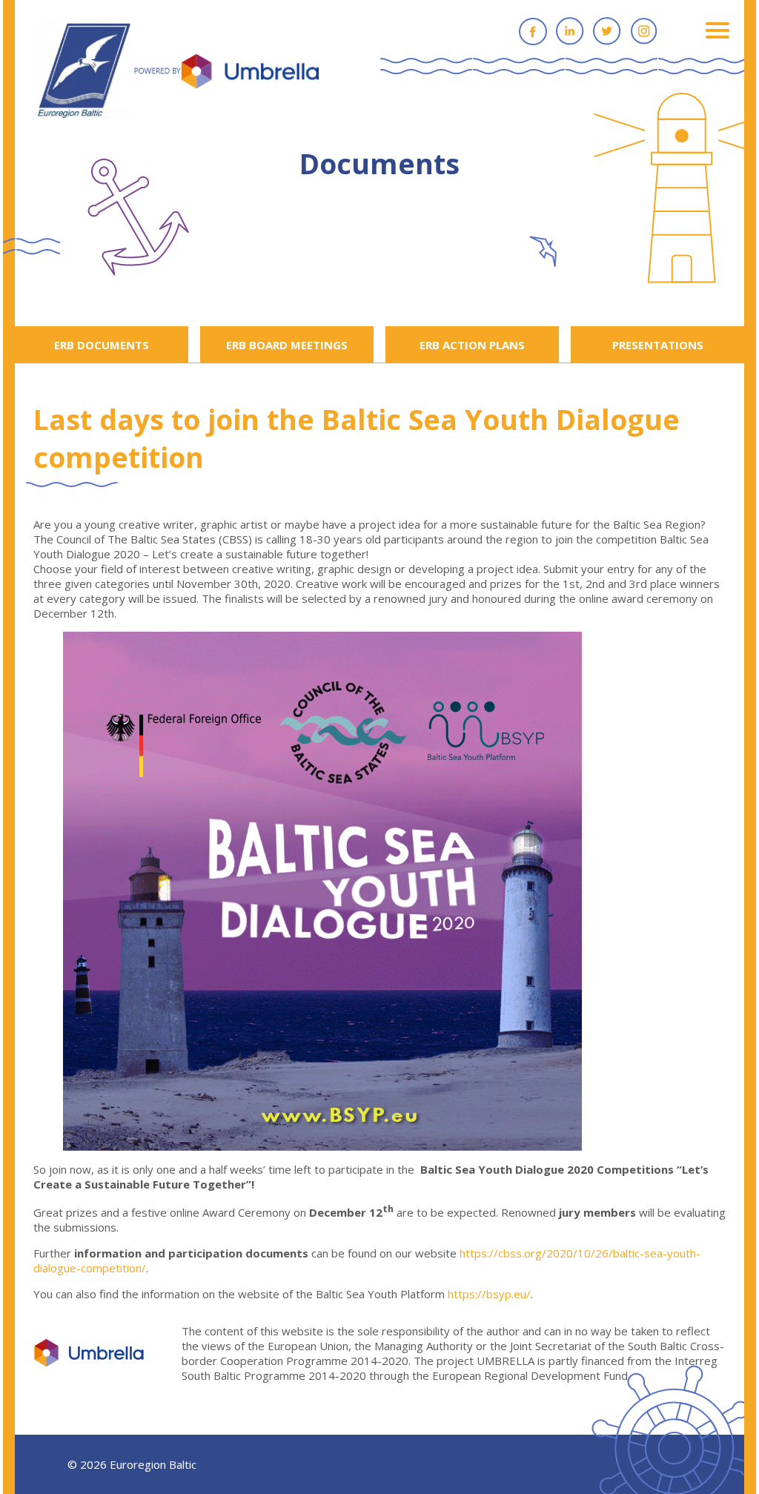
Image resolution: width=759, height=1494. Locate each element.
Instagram (644, 31)
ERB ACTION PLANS (472, 344)
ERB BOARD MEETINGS (287, 344)
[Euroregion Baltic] (176, 72)
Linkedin (570, 31)
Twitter (607, 31)
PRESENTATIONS (657, 344)
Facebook (533, 31)
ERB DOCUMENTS (101, 344)
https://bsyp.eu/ (489, 1293)
